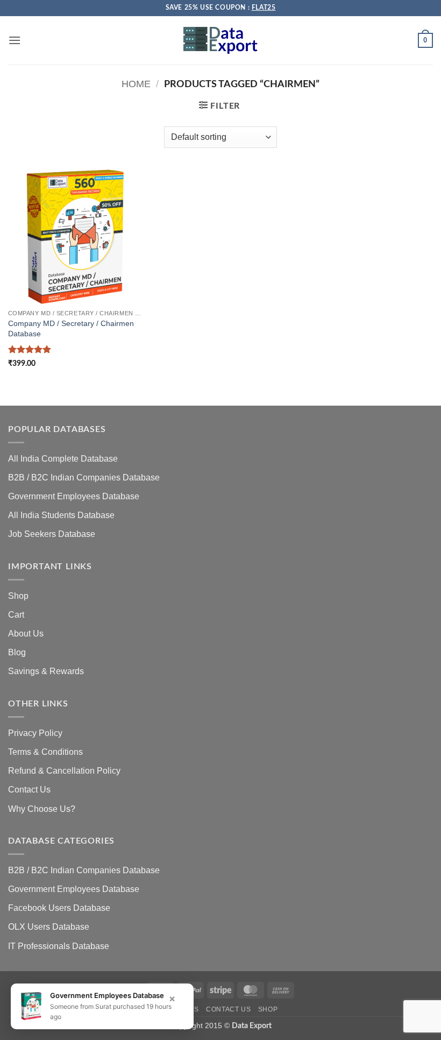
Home (136, 83)
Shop (18, 595)
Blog (17, 652)
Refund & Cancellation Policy (64, 770)
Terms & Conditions (45, 751)
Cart (16, 614)
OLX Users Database (48, 926)
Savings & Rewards (46, 671)
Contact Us (29, 789)
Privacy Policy (35, 733)
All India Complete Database (63, 458)
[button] (14, 40)
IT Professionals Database (58, 946)
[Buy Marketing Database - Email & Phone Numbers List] (220, 40)
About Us (26, 633)
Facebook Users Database (59, 907)
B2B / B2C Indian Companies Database (84, 477)
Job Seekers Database (51, 534)
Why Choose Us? (41, 808)
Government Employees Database (73, 496)
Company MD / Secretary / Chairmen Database (71, 328)
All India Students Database (61, 515)
